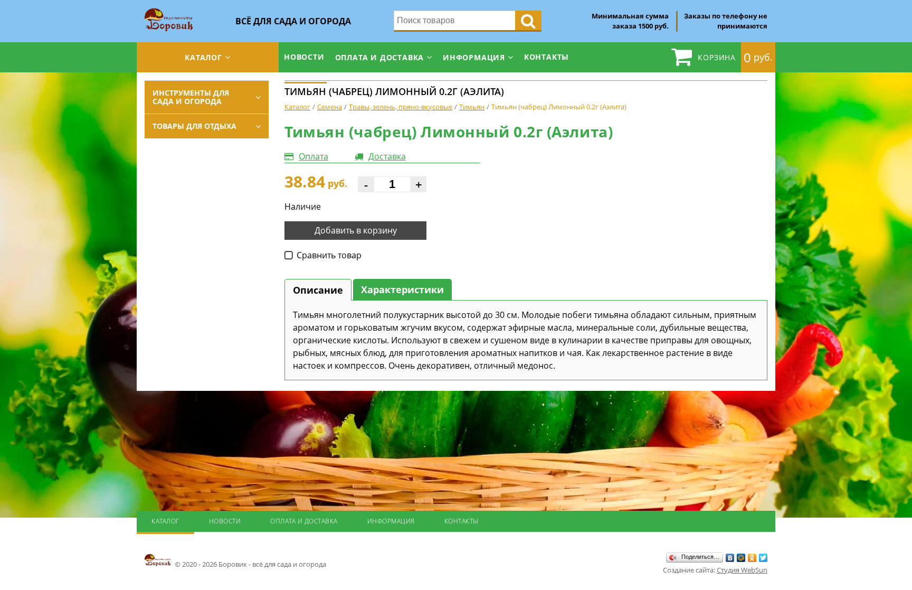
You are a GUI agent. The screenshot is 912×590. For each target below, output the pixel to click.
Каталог (203, 57)
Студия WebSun (742, 570)
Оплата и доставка (379, 57)
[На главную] (169, 11)
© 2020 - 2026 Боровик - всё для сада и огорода (249, 564)
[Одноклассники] (752, 558)
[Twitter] (763, 558)
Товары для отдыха (194, 126)
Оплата (313, 156)
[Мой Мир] (741, 558)
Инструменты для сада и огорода (191, 97)
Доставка (387, 156)
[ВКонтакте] (730, 558)
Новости (304, 57)
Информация (474, 57)
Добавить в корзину (356, 230)
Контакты (546, 57)
